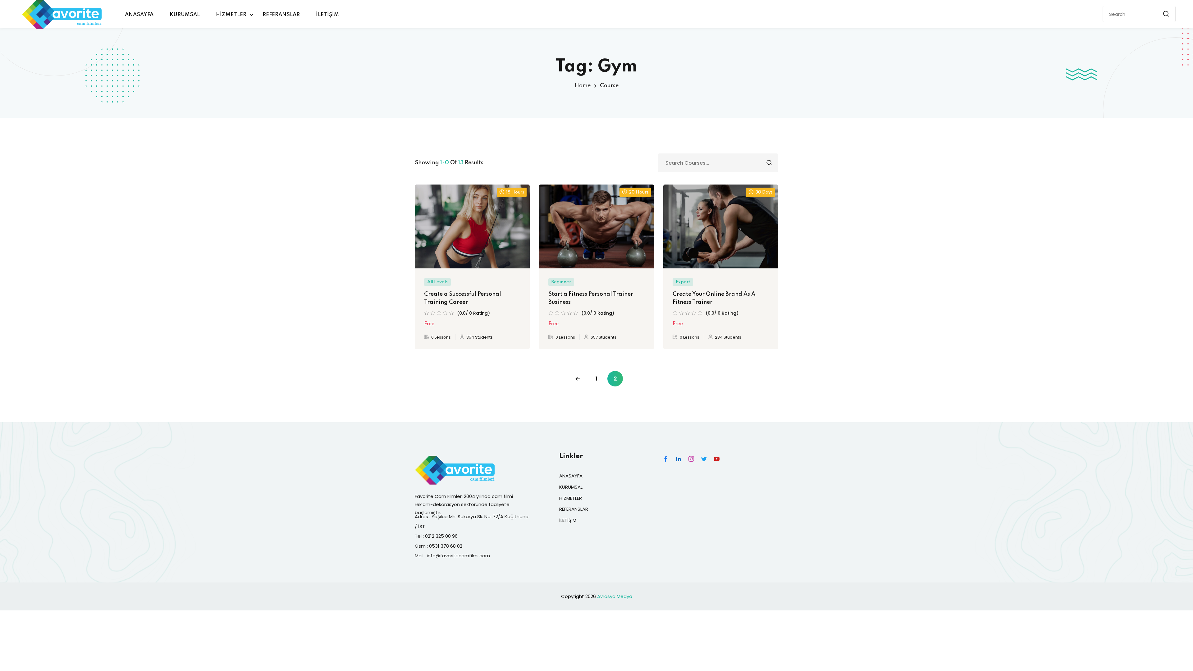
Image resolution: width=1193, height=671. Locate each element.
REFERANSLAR (281, 14)
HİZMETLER (231, 14)
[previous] (578, 378)
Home (583, 86)
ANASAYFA (139, 14)
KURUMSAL (185, 14)
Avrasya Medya (614, 596)
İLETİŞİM (327, 14)
